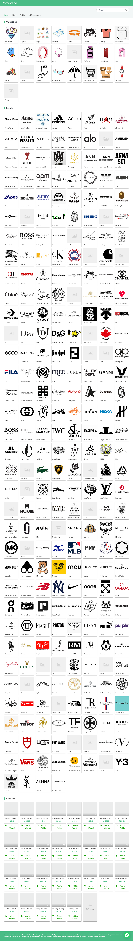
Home (6, 15)
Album (14, 15)
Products (10, 798)
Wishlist (22, 15)
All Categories (34, 15)
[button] (127, 935)
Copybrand (9, 3)
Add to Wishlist (12, 827)
